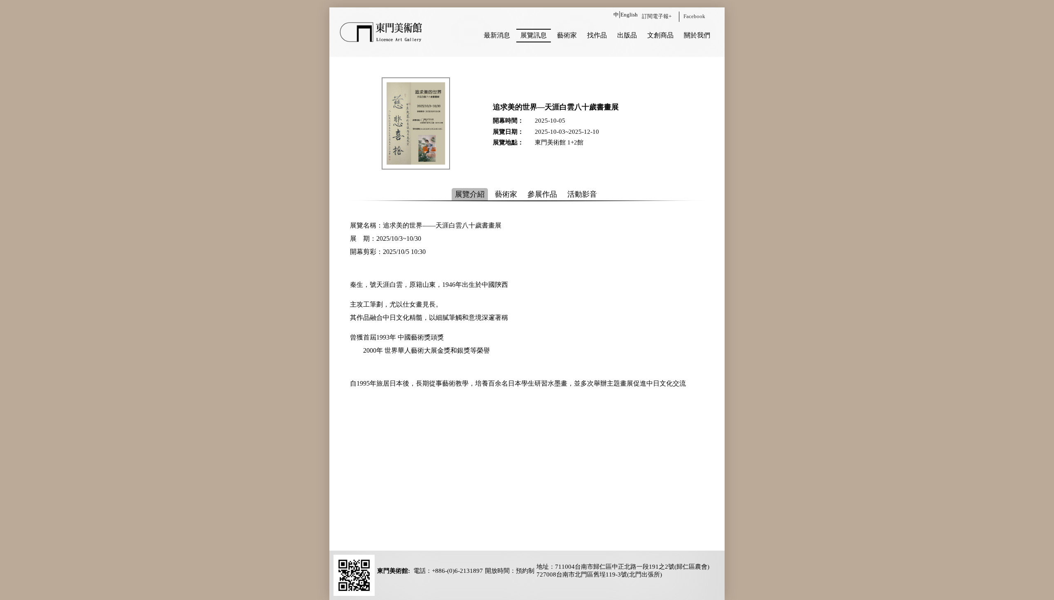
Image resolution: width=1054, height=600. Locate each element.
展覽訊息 (533, 35)
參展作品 (542, 194)
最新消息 (497, 35)
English (629, 15)
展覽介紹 (470, 194)
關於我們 (697, 35)
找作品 (597, 35)
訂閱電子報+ (657, 16)
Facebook (694, 16)
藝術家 (567, 35)
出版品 (627, 35)
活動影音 (582, 194)
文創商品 (660, 35)
